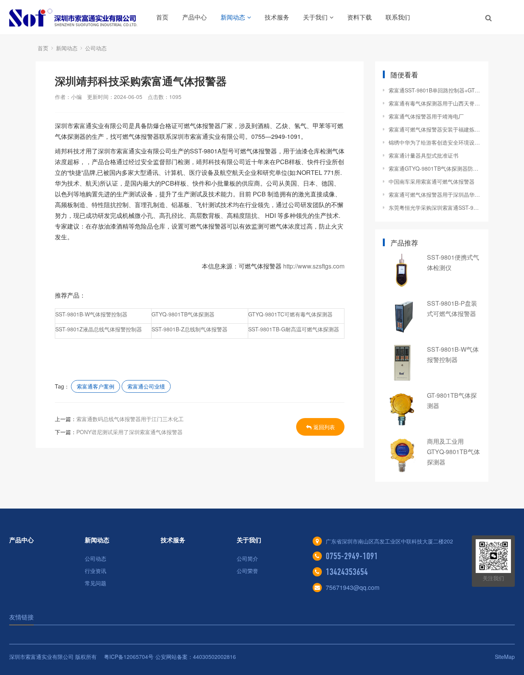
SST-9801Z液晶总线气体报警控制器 (98, 329)
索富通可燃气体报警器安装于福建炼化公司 (435, 129)
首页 (162, 17)
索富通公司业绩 (146, 386)
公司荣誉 (247, 571)
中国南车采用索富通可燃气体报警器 (432, 181)
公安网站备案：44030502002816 (195, 656)
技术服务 (277, 17)
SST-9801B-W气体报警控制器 (91, 314)
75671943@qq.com (352, 587)
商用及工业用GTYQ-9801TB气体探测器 (453, 451)
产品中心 (194, 17)
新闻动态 (233, 17)
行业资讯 (95, 571)
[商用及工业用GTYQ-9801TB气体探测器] (402, 455)
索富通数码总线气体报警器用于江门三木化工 (130, 419)
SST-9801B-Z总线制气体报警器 (189, 329)
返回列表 (324, 427)
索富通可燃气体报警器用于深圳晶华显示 (435, 194)
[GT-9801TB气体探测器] (402, 409)
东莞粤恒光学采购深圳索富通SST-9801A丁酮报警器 (435, 207)
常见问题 (95, 583)
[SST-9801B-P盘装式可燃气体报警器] (402, 317)
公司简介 (247, 558)
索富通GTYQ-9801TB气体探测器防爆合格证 (435, 168)
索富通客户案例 (95, 386)
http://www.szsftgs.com (313, 266)
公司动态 (96, 48)
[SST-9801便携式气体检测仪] (402, 271)
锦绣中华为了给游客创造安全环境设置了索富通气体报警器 (435, 142)
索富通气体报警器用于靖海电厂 (426, 116)
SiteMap (505, 656)
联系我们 (398, 17)
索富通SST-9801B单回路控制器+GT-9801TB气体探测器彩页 (435, 90)
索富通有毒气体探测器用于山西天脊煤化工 (435, 103)
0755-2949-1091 (352, 556)
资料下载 (359, 17)
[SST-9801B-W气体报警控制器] (402, 363)
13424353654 (347, 572)
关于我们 (315, 17)
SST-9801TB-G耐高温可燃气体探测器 (293, 329)
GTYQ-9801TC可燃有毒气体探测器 (290, 314)
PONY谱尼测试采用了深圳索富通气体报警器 (129, 432)
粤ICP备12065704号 (128, 656)
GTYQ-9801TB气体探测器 (183, 314)
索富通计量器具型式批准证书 (423, 155)
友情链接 (21, 616)
